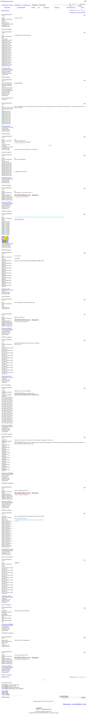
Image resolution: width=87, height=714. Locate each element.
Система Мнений (21, 7)
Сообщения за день (70, 7)
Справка (33, 7)
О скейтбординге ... (26, 5)
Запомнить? (83, 4)
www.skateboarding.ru (77, 704)
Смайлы (4, 692)
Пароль (70, 5)
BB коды (4, 691)
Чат (39, 7)
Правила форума (5, 697)
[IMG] (3, 693)
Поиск (82, 7)
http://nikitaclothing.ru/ (19, 219)
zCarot (56, 712)
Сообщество (46, 7)
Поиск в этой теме (81, 12)
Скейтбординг (17, 5)
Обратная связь (67, 704)
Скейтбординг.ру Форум (7, 5)
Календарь (56, 7)
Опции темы (73, 12)
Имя (70, 4)
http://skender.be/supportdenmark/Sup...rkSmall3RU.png (26, 394)
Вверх (84, 704)
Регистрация (7, 7)
